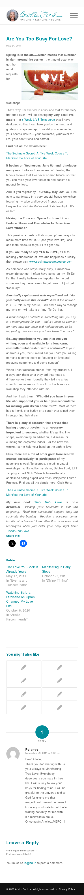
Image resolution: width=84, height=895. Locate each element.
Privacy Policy (67, 889)
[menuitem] (71, 15)
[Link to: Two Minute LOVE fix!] (23, 667)
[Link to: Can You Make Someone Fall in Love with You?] (59, 667)
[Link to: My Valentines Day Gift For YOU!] (59, 680)
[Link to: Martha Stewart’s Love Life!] (59, 694)
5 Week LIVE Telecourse (38, 119)
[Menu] (71, 15)
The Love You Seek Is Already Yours (22, 569)
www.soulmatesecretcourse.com (50, 261)
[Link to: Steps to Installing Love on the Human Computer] (23, 680)
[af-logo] (34, 15)
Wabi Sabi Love (48, 502)
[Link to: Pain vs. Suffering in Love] (59, 707)
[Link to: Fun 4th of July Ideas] (23, 694)
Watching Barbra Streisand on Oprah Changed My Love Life (20, 599)
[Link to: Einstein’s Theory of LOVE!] (23, 707)
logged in (30, 863)
